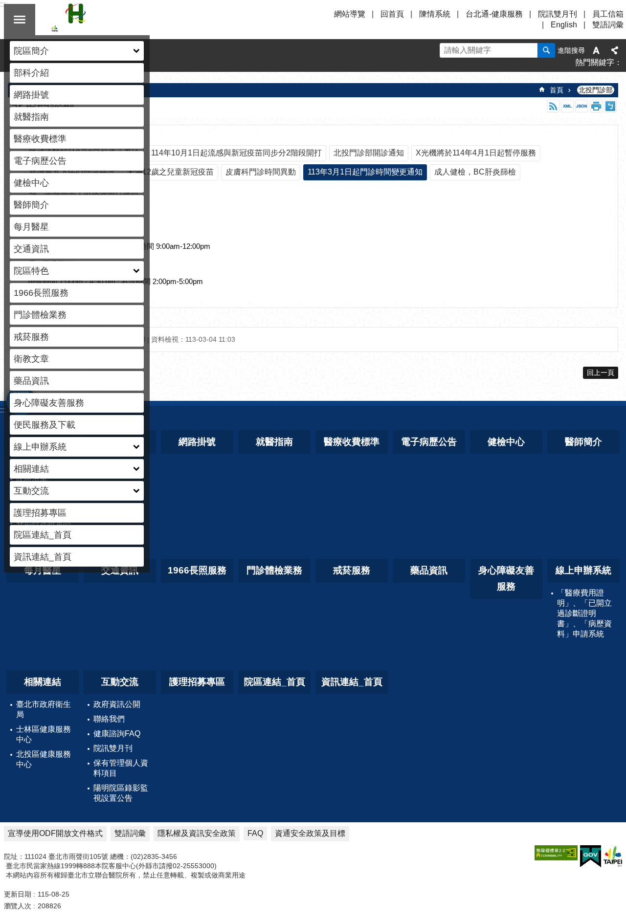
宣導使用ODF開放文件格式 (55, 833)
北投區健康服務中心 (43, 759)
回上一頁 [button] (600, 372)
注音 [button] (610, 106)
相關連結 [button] (31, 469)
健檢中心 (31, 183)
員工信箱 (608, 14)
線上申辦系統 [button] (40, 447)
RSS (553, 106)
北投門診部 (596, 90)
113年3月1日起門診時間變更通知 (365, 172)
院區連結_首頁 (42, 535)
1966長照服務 (41, 293)
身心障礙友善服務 (49, 403)
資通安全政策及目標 (310, 833)
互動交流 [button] (31, 491)
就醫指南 (31, 117)
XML (567, 106)
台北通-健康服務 (494, 14)
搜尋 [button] (546, 50)
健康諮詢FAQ (116, 733)
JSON (581, 106)
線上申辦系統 (583, 570)
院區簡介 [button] (31, 51)
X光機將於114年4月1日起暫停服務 (476, 153)
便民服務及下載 (44, 425)
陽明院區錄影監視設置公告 (120, 793)
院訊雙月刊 (557, 14)
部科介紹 (31, 73)
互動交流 (119, 682)
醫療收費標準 (40, 139)
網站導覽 (349, 14)
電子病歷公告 (40, 161)
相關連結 (42, 682)
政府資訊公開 (116, 704)
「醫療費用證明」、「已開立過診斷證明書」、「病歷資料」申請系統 (584, 613)
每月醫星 (31, 227)
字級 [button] (596, 50)
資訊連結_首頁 (42, 557)
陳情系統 (434, 14)
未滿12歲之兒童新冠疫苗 (170, 172)
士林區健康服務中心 (43, 734)
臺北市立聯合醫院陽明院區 (137, 19)
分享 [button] (614, 50)
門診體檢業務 (40, 315)
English (564, 25)
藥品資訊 (31, 381)
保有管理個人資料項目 (120, 768)
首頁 (556, 90)
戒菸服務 (31, 337)
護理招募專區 (40, 513)
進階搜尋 (571, 50)
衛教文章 (31, 359)
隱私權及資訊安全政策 (196, 833)
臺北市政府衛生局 (43, 709)
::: (3, 410)
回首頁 (392, 14)
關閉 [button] (19, 19)
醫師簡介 (31, 205)
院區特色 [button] (31, 271)
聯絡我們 (109, 719)
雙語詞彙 (608, 25)
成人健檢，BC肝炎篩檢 (475, 172)
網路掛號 (31, 95)
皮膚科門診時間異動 (260, 172)
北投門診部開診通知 (369, 153)
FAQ (255, 833)
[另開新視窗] (556, 852)
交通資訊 (31, 249)
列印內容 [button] (596, 106)
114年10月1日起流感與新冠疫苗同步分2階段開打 (236, 153)
